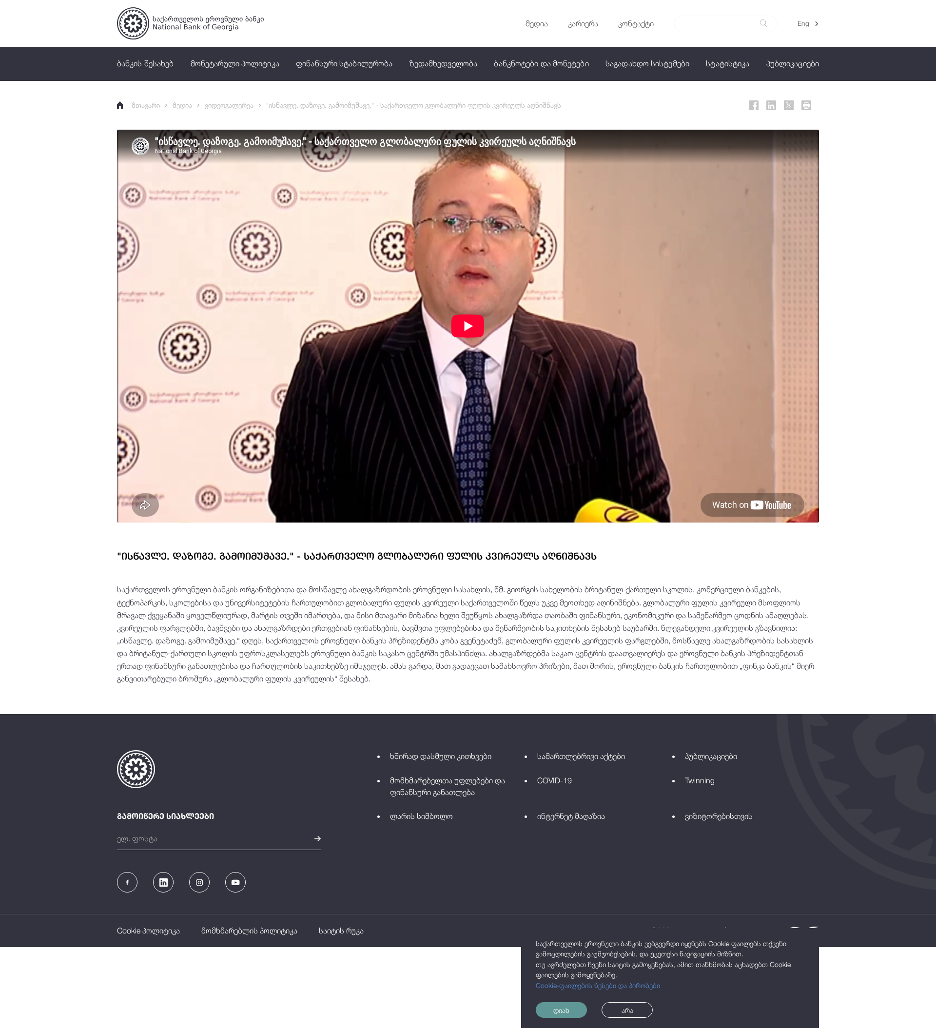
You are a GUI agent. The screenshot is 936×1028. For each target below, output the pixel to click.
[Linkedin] (771, 105)
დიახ (561, 1010)
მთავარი (146, 105)
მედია (182, 105)
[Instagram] (199, 882)
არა (627, 1010)
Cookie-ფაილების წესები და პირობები (598, 985)
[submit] (763, 23)
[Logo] (190, 23)
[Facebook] (754, 105)
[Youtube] (235, 882)
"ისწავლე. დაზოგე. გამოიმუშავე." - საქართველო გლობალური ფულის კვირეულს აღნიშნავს (413, 105)
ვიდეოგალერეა (229, 105)
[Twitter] (789, 105)
